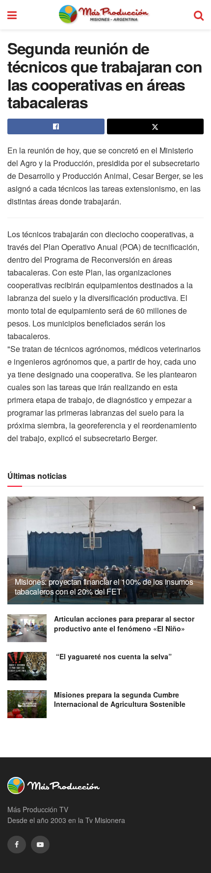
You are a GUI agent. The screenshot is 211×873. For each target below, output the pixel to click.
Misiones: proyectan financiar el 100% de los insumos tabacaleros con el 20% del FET (104, 587)
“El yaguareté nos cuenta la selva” (113, 656)
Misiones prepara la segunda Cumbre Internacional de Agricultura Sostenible (119, 699)
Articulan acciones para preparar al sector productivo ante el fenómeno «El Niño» (124, 623)
